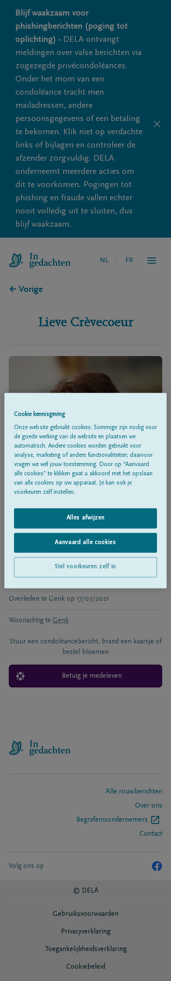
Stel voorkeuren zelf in (85, 567)
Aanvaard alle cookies (85, 543)
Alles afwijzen (86, 518)
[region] (85, 490)
